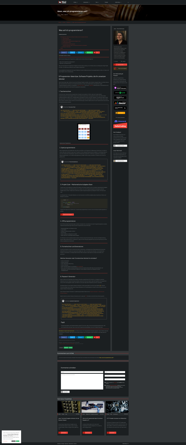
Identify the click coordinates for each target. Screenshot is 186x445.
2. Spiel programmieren (66, 39)
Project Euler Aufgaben (67, 214)
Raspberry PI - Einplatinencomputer (92, 414)
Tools (97, 2)
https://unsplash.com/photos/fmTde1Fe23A (67, 343)
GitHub (116, 61)
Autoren (75, 443)
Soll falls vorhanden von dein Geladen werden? (115, 383)
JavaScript (91, 85)
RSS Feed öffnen (121, 160)
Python (83, 85)
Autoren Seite (120, 64)
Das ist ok (17, 441)
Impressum (66, 443)
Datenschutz (71, 443)
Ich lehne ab (13, 441)
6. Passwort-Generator (66, 46)
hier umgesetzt (79, 266)
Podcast (106, 2)
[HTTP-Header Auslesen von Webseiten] (117, 412)
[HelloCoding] (62, 2)
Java (78, 85)
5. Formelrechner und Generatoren (68, 43)
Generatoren (85, 2)
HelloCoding (117, 2)
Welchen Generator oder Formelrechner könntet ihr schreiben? (75, 45)
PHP (80, 85)
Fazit (62, 48)
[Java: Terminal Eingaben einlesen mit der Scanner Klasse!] (68, 412)
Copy (106, 199)
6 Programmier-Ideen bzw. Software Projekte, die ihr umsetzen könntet (74, 36)
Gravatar (115, 382)
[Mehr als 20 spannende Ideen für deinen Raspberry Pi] (93, 412)
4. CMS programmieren (66, 42)
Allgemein (66, 14)
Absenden (66, 391)
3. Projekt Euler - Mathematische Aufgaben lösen (71, 41)
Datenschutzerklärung (113, 385)
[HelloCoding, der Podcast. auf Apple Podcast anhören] (120, 88)
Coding (75, 2)
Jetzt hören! (120, 112)
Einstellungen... (5, 441)
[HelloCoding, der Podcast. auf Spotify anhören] (120, 93)
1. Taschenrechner (65, 38)
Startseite (59, 443)
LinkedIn (124, 61)
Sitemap (62, 443)
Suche (127, 2)
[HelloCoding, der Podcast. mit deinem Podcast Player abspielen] (120, 98)
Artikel (58, 14)
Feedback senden (120, 145)
